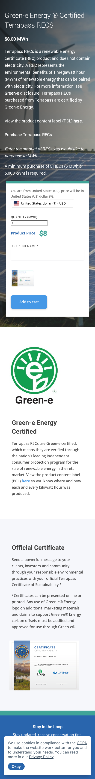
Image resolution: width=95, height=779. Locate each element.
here (26, 481)
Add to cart (29, 302)
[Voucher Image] (22, 278)
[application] (47, 755)
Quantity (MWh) (24, 217)
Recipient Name (24, 246)
